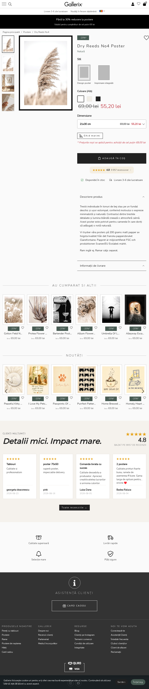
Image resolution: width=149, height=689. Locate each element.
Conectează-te (118, 630)
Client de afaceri (118, 647)
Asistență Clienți (119, 634)
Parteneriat (43, 639)
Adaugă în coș (113, 158)
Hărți (4, 647)
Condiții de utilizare (83, 643)
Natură (81, 51)
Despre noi (43, 630)
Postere (5, 634)
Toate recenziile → (74, 507)
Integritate (79, 647)
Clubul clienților (119, 643)
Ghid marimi (91, 135)
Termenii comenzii (83, 639)
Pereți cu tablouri (10, 630)
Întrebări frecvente (119, 639)
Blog (76, 630)
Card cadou (76, 605)
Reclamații (116, 652)
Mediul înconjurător (47, 643)
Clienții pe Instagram (84, 634)
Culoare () (84, 91)
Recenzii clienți (45, 634)
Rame (4, 639)
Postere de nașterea (11, 643)
